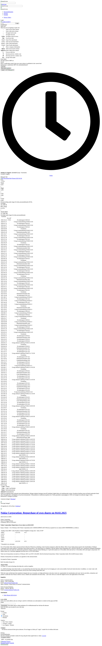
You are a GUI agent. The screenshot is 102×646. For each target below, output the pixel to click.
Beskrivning (4, 485)
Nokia (51, 175)
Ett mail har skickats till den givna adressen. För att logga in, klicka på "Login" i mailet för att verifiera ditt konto (30, 629)
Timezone (3, 608)
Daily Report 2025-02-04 (15, 178)
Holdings (18, 506)
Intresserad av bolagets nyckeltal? (9, 496)
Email (2, 602)
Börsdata (13, 499)
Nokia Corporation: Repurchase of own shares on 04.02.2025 (34, 512)
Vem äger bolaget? (5, 503)
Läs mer (44, 635)
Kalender (3, 216)
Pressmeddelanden (8, 12)
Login (17, 23)
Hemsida (3, 643)
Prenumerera (4, 605)
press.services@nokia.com (11, 582)
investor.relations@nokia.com (11, 589)
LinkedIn (11, 643)
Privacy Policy (7, 17)
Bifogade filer (4, 177)
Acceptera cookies (5, 637)
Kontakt (6, 14)
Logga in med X (6, 21)
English (8, 174)
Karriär (7, 643)
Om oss (6, 13)
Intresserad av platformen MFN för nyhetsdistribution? (14, 65)
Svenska (3, 174)
